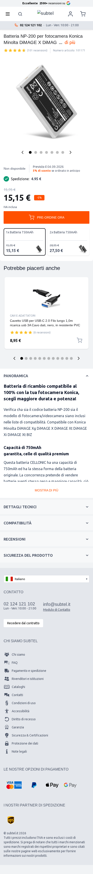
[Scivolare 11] (67, 358)
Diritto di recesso (24, 719)
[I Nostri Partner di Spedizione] (11, 820)
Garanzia (18, 727)
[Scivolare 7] (48, 358)
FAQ (15, 662)
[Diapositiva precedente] (14, 358)
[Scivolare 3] (30, 358)
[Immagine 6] (57, 152)
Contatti (17, 695)
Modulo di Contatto (56, 609)
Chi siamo (18, 654)
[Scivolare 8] (53, 358)
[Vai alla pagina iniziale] (45, 12)
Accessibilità (20, 711)
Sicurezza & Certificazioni (30, 735)
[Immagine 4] (46, 152)
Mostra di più (46, 490)
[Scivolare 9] (58, 358)
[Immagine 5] (52, 152)
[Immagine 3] (41, 152)
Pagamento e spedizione (29, 670)
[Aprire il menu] (9, 14)
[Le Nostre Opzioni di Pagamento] (14, 785)
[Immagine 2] (35, 152)
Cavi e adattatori (22, 315)
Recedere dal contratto (23, 623)
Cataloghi (18, 687)
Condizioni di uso (24, 703)
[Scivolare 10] (62, 358)
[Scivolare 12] (71, 358)
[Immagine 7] (62, 152)
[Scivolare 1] (21, 358)
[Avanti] (70, 152)
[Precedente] (23, 152)
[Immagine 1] (30, 152)
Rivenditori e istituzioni (28, 679)
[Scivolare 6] (44, 358)
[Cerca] (20, 14)
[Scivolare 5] (39, 358)
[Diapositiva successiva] (79, 358)
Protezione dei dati (25, 743)
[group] (15, 50)
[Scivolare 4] (35, 358)
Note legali (19, 751)
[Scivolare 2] (26, 358)
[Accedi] (70, 14)
